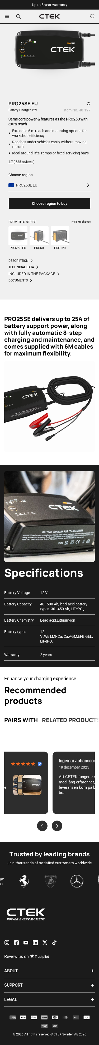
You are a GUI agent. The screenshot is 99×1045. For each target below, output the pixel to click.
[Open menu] (7, 16)
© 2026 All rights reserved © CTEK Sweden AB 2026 (49, 1034)
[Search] (18, 16)
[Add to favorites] (88, 104)
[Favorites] (92, 16)
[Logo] (49, 16)
